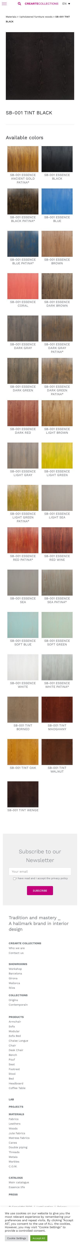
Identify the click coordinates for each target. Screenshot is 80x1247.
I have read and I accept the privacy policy (42, 878)
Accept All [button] (39, 1238)
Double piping (18, 1147)
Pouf (12, 1059)
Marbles (14, 1161)
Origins (13, 1000)
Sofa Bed (15, 1035)
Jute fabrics (17, 1133)
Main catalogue (19, 1182)
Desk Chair (16, 1050)
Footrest (14, 1069)
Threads (14, 1152)
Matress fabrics (19, 1137)
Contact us (16, 952)
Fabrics (13, 1119)
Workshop (15, 968)
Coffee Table (17, 1088)
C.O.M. (13, 1166)
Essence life (17, 1187)
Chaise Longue (18, 1040)
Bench (13, 1054)
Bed (11, 1078)
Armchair (15, 1021)
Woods (13, 1128)
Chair (12, 1045)
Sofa (12, 1026)
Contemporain (18, 1004)
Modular (14, 1031)
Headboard (16, 1083)
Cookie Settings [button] (16, 1238)
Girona (13, 978)
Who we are (17, 948)
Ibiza (12, 987)
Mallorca (14, 983)
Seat (12, 1064)
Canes (13, 1142)
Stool (12, 1073)
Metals (13, 1156)
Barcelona (15, 973)
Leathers (14, 1123)
